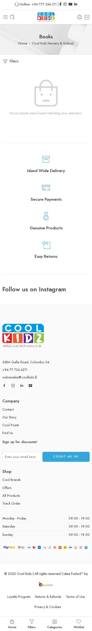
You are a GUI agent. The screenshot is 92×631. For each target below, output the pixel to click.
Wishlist (79, 627)
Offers (7, 487)
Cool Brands (11, 479)
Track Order (11, 503)
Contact (8, 409)
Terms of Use (75, 596)
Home (22, 43)
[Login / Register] (79, 17)
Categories (54, 627)
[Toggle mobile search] (12, 17)
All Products (11, 495)
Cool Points (10, 424)
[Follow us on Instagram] (13, 385)
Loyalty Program (19, 596)
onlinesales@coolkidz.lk (19, 377)
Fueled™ (77, 573)
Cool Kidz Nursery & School (53, 43)
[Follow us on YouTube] (30, 385)
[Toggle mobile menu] (5, 17)
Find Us (7, 432)
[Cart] (87, 17)
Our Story (9, 417)
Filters (13, 61)
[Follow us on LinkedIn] (22, 385)
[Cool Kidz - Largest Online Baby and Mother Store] (46, 17)
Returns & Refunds (48, 596)
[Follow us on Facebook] (4, 385)
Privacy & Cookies (47, 606)
